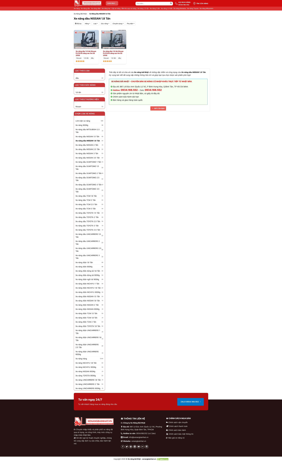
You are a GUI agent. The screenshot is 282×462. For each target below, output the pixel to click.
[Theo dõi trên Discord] (146, 447)
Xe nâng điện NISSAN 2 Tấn (87, 305)
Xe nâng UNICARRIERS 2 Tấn (88, 384)
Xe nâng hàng (81, 359)
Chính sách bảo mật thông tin (181, 434)
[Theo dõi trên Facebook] (123, 447)
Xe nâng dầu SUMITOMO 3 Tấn (88, 185)
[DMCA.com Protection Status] (162, 459)
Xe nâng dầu (85, 8)
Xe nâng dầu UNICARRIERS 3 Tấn (88, 256)
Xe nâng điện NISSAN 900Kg (87, 309)
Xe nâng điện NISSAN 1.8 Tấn (88, 301)
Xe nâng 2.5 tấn (166, 8)
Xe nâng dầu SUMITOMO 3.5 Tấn (87, 190)
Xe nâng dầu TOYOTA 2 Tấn (87, 217)
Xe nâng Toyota (193, 8)
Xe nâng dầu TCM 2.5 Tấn (86, 204)
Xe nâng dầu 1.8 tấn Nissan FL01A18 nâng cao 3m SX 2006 (86, 53)
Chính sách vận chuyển (178, 422)
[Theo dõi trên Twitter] (127, 447)
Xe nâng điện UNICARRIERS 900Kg (87, 353)
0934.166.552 (153, 90)
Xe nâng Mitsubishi (206, 8)
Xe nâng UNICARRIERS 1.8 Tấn (88, 380)
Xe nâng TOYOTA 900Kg (86, 375)
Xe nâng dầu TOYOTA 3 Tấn (87, 226)
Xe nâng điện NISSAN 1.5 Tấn (88, 296)
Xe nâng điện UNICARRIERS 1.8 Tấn (88, 338)
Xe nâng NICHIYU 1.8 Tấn (86, 363)
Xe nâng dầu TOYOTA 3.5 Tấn (88, 230)
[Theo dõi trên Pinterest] (131, 447)
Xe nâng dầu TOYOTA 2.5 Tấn (88, 221)
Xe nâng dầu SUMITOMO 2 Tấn (88, 173)
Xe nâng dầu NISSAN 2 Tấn (87, 145)
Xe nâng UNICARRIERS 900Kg (88, 388)
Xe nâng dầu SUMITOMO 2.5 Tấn (87, 179)
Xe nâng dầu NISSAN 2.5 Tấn (88, 149)
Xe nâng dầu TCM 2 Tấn (86, 200)
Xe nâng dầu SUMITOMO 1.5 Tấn (87, 167)
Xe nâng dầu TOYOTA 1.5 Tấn (88, 213)
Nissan (78, 106)
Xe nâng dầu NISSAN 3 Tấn (87, 153)
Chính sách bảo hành (177, 430)
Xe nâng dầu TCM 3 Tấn (86, 208)
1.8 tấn (78, 92)
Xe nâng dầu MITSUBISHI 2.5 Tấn (88, 130)
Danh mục (111, 3)
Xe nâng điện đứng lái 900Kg (88, 275)
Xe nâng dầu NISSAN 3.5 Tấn (88, 158)
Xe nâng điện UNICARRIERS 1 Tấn (88, 331)
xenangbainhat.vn (138, 441)
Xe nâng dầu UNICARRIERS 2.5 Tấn (88, 249)
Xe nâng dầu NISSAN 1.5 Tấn (87, 136)
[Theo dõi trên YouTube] (139, 447)
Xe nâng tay (106, 8)
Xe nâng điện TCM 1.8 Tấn (86, 318)
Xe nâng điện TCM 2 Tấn (86, 322)
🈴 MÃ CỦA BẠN (158, 108)
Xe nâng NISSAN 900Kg (85, 371)
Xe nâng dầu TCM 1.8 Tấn (86, 196)
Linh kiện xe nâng (83, 121)
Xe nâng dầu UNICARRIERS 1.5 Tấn (88, 235)
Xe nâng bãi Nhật (80, 14)
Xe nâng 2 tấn (155, 8)
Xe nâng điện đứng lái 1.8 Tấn (88, 271)
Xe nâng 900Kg (82, 125)
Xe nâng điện (96, 8)
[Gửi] (171, 3)
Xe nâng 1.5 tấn (143, 8)
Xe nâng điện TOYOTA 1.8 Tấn (88, 326)
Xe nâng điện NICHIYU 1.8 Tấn (88, 288)
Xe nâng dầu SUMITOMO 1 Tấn (88, 162)
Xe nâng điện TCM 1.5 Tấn (86, 313)
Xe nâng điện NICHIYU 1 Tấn (87, 284)
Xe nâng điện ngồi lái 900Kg (87, 279)
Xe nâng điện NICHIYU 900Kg (88, 292)
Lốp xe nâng (116, 8)
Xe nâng (77, 8)
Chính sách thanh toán (178, 426)
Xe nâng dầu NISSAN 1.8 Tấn (88, 141)
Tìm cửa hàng (202, 3)
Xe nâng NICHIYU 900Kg (86, 367)
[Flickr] (143, 447)
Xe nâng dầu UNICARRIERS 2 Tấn (88, 242)
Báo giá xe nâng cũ (176, 438)
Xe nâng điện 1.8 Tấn (84, 262)
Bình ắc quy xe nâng (129, 8)
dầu (77, 78)
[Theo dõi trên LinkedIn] (135, 447)
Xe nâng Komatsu (179, 8)
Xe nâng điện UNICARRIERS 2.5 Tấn (87, 346)
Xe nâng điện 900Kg (84, 267)
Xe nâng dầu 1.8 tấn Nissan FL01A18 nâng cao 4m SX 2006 (113, 53)
